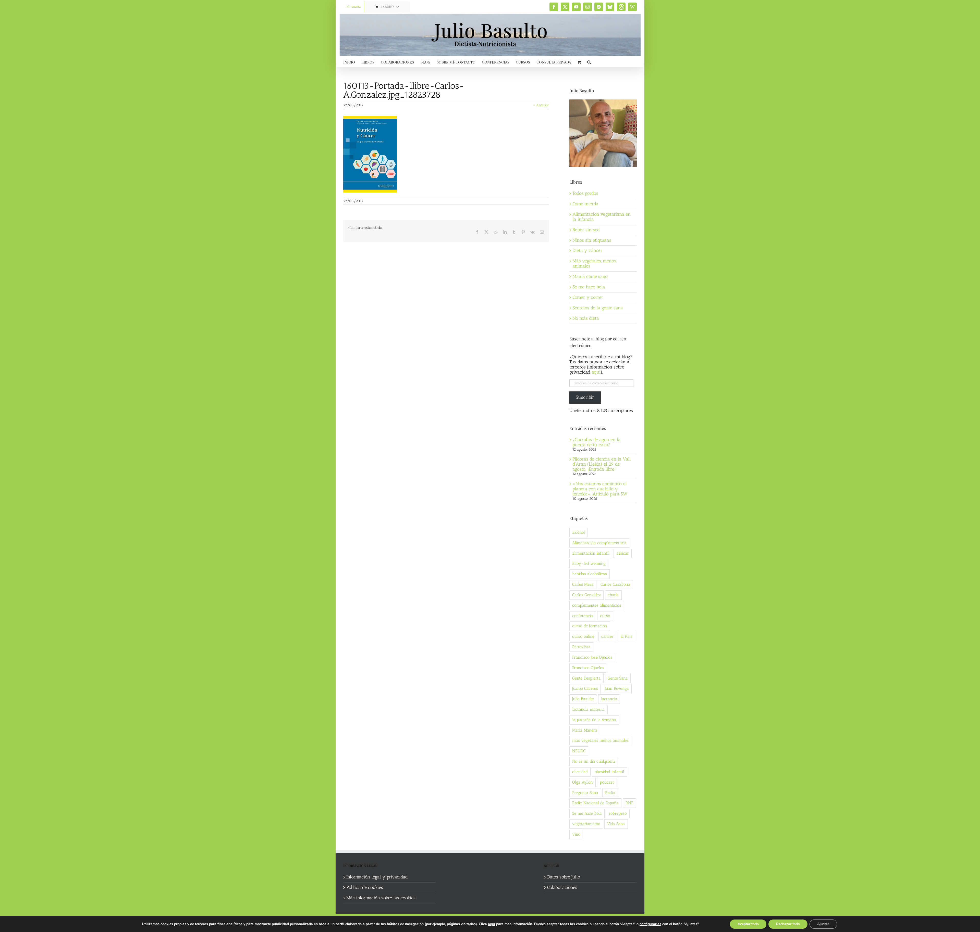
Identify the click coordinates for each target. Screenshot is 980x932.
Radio (610, 792)
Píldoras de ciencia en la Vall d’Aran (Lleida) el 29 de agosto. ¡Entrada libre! (601, 464)
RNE (629, 802)
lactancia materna (588, 709)
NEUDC (578, 750)
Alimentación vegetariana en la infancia (601, 216)
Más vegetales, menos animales (594, 263)
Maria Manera (584, 730)
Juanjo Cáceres (585, 688)
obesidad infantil (609, 771)
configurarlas (650, 924)
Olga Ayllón (582, 782)
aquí (491, 924)
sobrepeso (618, 813)
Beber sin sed (586, 230)
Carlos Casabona (615, 584)
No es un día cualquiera (593, 761)
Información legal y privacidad (377, 877)
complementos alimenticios (596, 605)
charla (613, 594)
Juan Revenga (617, 688)
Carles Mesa (583, 584)
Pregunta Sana (585, 792)
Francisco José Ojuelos (592, 657)
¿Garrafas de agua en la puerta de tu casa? (596, 442)
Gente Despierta (586, 678)
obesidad (580, 771)
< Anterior (541, 105)
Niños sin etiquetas (591, 240)
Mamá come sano (590, 276)
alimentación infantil (590, 553)
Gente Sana (618, 678)
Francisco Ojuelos (588, 667)
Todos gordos (585, 193)
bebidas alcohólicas (589, 573)
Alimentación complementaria (599, 542)
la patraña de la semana (594, 719)
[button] (589, 61)
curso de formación (589, 625)
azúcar (622, 553)
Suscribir (585, 397)
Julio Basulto (583, 698)
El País (626, 636)
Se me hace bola (588, 287)
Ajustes (823, 924)
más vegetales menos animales (600, 740)
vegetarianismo (586, 823)
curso (605, 615)
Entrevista (581, 646)
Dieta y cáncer (587, 250)
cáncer (607, 636)
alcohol (578, 532)
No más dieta (585, 318)
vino (576, 834)
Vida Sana (616, 823)
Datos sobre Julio (563, 877)
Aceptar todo (748, 924)
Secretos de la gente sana (597, 308)
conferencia (582, 615)
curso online (583, 636)
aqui (596, 372)
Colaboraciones (562, 887)
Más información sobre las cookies (380, 898)
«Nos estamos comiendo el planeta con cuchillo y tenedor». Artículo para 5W (599, 489)
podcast (607, 782)
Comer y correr (587, 297)
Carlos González (586, 594)
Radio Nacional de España (595, 802)
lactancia (609, 698)
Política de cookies (364, 887)
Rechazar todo (788, 924)
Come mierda (585, 204)
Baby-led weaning (589, 563)
